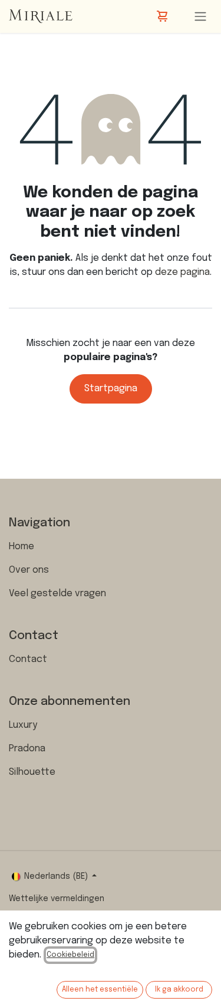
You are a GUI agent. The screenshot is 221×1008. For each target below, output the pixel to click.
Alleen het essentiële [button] (100, 989)
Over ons (29, 570)
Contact (28, 659)
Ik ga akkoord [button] (179, 989)
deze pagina (182, 272)
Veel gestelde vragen (57, 594)
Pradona (27, 749)
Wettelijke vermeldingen (56, 899)
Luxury (23, 725)
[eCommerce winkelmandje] (163, 16)
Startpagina (110, 389)
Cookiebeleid (70, 955)
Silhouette (32, 772)
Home (21, 547)
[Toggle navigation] (200, 16)
